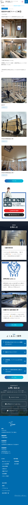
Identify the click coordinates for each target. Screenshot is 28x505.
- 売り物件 (16, 464)
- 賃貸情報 (16, 461)
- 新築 (3, 485)
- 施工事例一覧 (5, 493)
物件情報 (16, 458)
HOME (3, 458)
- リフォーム (4, 488)
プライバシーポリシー (21, 495)
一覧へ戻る (14, 180)
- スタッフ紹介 (5, 476)
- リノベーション (5, 490)
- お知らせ (4, 468)
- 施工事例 (4, 483)
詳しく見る (14, 324)
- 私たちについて (5, 461)
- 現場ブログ (4, 471)
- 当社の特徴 (4, 466)
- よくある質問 (5, 464)
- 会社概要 (4, 473)
